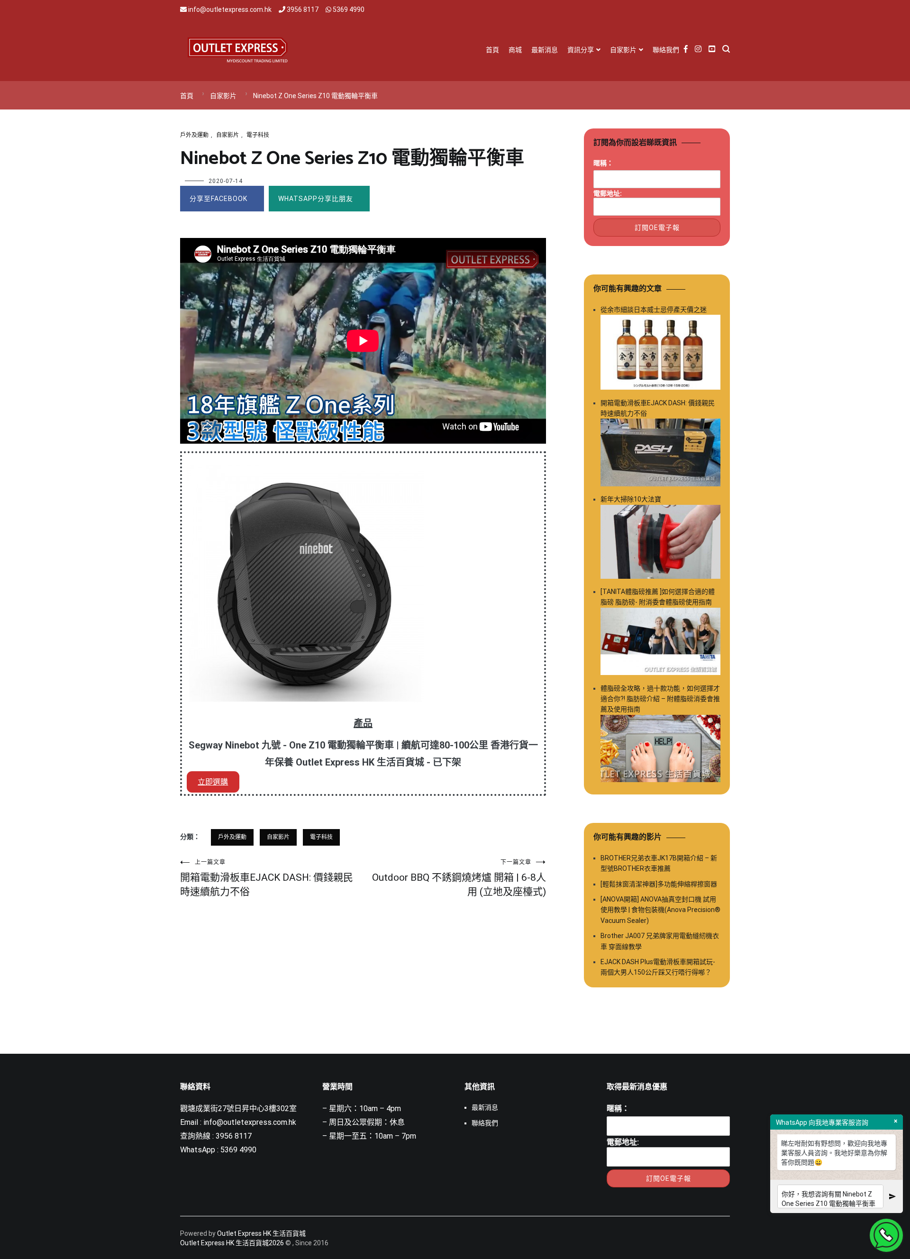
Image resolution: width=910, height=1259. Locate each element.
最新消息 (544, 50)
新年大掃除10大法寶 (631, 499)
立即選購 (213, 781)
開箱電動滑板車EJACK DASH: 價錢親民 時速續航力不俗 (266, 878)
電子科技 (257, 135)
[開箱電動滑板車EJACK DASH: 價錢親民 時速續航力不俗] (660, 454)
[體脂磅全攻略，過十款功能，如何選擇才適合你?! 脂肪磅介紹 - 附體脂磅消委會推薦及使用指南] (660, 750)
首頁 (492, 50)
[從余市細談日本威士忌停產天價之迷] (660, 354)
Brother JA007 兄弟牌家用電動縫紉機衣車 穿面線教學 (660, 941)
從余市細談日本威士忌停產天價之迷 (654, 309)
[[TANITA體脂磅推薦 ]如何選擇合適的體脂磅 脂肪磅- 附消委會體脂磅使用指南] (660, 643)
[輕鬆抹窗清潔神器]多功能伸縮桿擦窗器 (659, 884)
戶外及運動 (194, 135)
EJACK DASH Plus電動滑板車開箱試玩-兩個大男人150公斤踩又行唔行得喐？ (658, 967)
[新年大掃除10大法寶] (660, 543)
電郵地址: (607, 193)
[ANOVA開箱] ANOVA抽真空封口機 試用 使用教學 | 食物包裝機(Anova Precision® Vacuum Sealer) (660, 909)
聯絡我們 (666, 50)
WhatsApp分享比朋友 (315, 198)
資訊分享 (580, 50)
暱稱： (603, 163)
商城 (515, 50)
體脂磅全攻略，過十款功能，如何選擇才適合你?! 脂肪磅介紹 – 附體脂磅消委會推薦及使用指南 (660, 698)
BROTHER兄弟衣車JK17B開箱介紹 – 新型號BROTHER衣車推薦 (659, 863)
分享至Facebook (218, 198)
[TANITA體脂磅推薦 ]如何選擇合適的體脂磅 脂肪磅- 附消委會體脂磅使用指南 (658, 597)
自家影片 (623, 50)
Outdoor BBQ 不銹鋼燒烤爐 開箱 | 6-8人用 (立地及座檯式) (459, 878)
